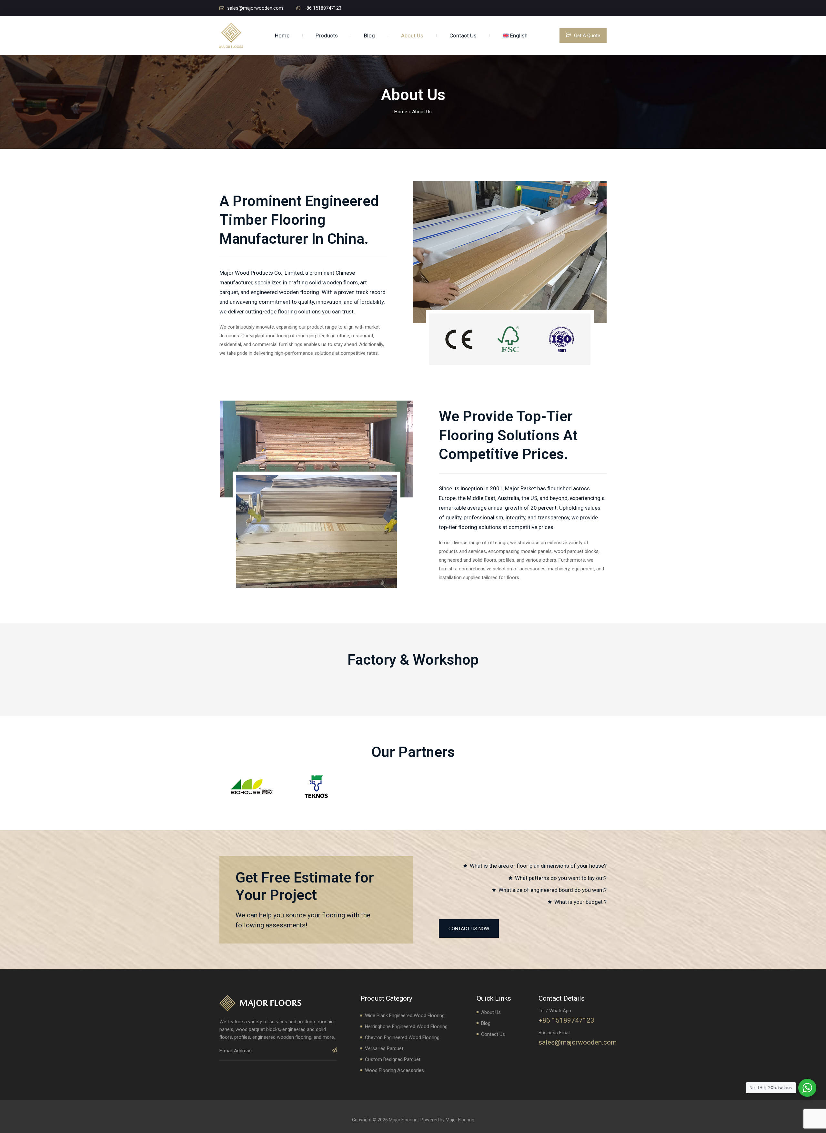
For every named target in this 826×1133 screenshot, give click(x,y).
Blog (369, 35)
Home (282, 35)
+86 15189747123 (566, 1020)
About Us (412, 35)
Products (327, 35)
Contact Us (463, 35)
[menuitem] (515, 35)
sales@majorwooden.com (578, 1042)
